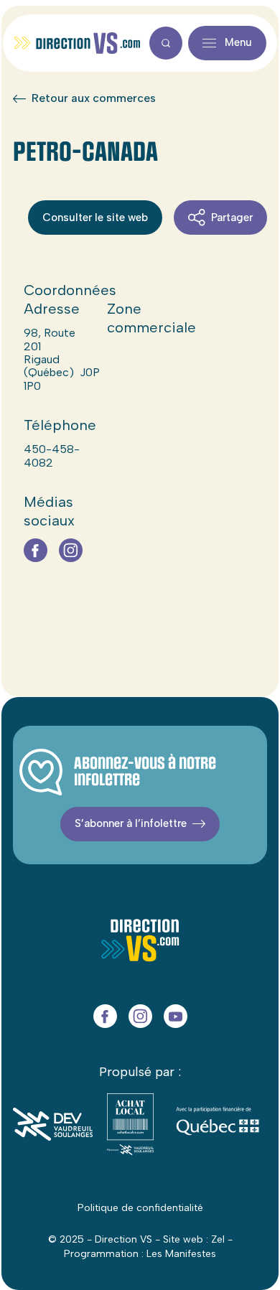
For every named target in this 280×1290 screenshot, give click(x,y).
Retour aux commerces (94, 98)
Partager (232, 217)
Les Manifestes (181, 1254)
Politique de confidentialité (140, 1208)
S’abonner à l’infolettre (131, 823)
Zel (218, 1239)
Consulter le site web (95, 217)
